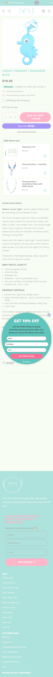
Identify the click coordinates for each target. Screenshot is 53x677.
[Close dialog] (49, 315)
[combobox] (26, 350)
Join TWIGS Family (26, 356)
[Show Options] (45, 350)
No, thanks (26, 362)
